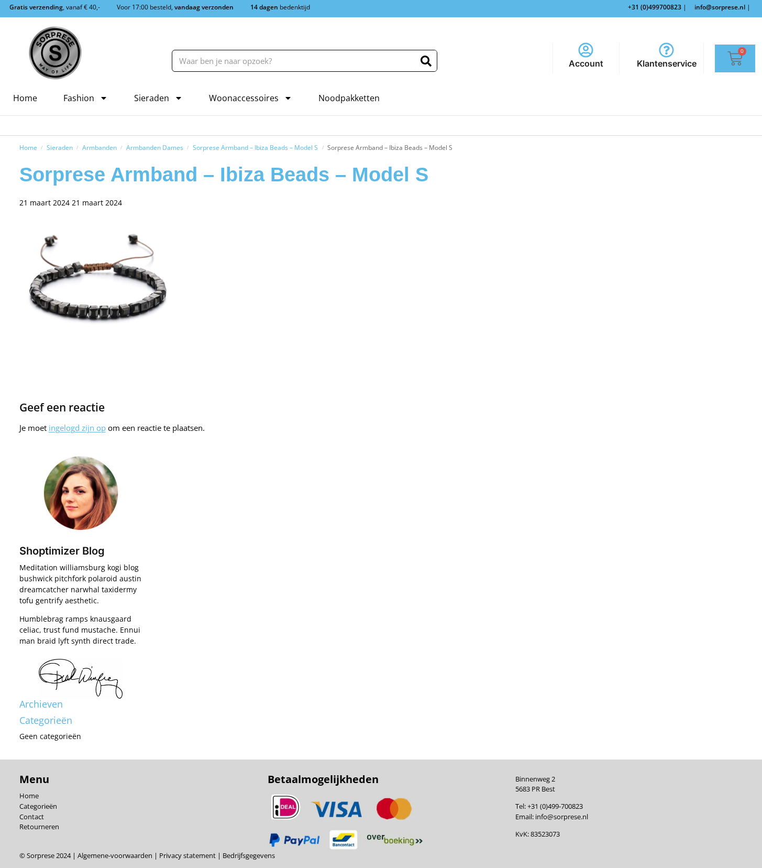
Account (586, 63)
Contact (31, 816)
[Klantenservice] (666, 50)
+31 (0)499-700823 (555, 806)
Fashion (78, 98)
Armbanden (99, 147)
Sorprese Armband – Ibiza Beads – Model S (255, 147)
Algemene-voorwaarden (115, 855)
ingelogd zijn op (77, 427)
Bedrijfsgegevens (248, 855)
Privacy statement (187, 855)
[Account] (585, 50)
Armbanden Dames (154, 147)
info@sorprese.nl (561, 816)
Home (25, 98)
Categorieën (38, 806)
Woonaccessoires (244, 98)
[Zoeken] (426, 60)
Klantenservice (667, 63)
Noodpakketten (349, 98)
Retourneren (39, 826)
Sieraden (151, 98)
